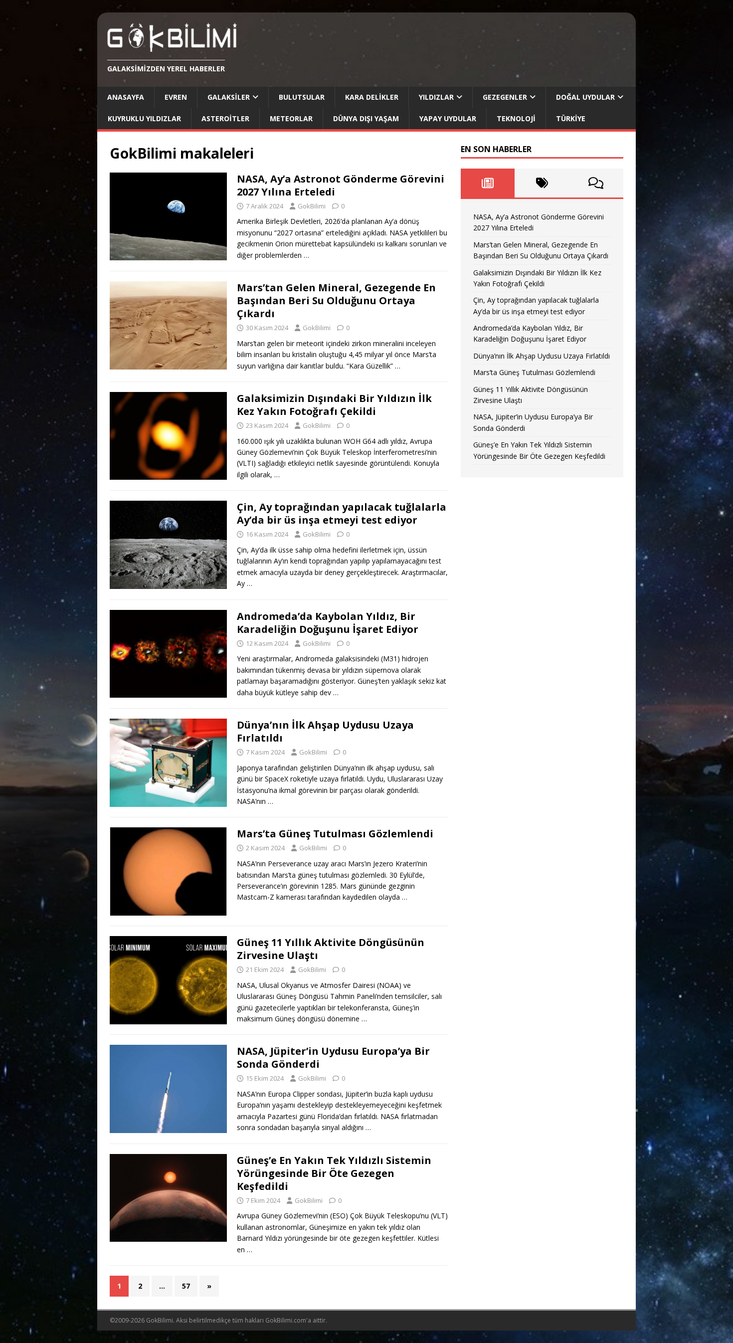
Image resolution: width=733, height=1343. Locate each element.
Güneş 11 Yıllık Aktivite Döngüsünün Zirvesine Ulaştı (330, 949)
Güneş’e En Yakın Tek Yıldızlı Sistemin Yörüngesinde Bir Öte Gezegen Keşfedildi (334, 1173)
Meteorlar (291, 118)
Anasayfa (125, 97)
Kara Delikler (371, 97)
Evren (176, 97)
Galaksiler (228, 97)
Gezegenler (505, 97)
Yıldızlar (436, 97)
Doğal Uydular (585, 97)
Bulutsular (302, 97)
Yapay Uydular (447, 118)
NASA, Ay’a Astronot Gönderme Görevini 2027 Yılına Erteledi (340, 185)
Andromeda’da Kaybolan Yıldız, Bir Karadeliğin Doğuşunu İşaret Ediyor (327, 622)
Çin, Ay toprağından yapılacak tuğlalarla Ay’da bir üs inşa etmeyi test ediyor (341, 513)
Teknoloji (516, 118)
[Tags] (542, 183)
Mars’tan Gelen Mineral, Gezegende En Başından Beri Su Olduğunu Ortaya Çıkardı (336, 300)
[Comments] (596, 183)
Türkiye (570, 118)
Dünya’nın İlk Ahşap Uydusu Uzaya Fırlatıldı (325, 731)
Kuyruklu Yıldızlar (144, 118)
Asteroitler (225, 118)
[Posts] (488, 183)
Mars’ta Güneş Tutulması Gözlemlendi (335, 833)
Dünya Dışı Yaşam (366, 118)
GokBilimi (312, 205)
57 (186, 1286)
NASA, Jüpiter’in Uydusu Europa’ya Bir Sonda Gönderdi (333, 1057)
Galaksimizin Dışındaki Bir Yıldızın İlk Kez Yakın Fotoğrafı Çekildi (334, 404)
